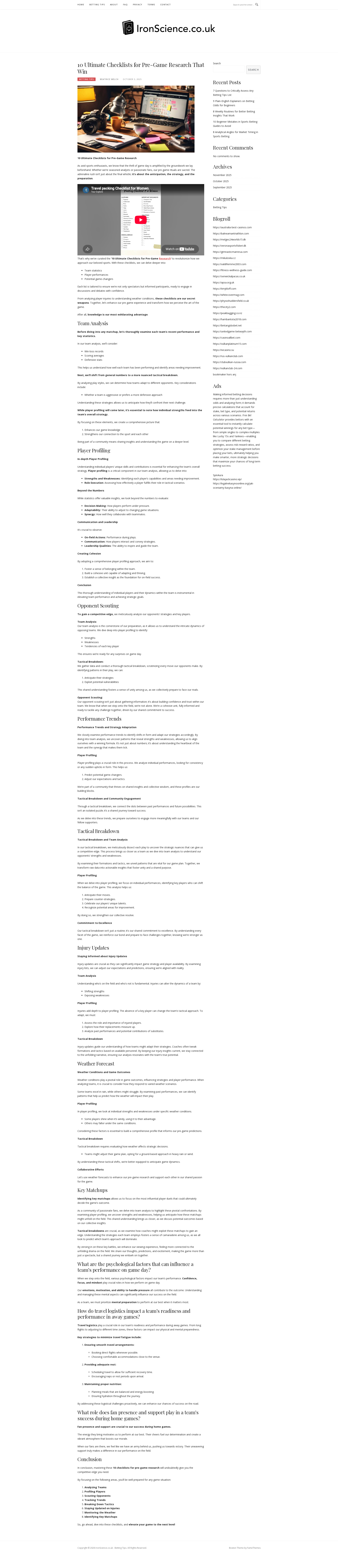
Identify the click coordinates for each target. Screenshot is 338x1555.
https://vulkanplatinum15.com (230, 343)
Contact (165, 4)
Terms (151, 4)
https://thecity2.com (224, 307)
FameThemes (254, 1547)
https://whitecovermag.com (228, 294)
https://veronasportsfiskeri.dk (229, 245)
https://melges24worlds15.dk (229, 239)
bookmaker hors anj (224, 374)
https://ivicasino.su (223, 350)
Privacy (137, 4)
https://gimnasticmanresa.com (230, 251)
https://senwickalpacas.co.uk (229, 276)
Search (217, 63)
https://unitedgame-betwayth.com (232, 331)
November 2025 (222, 175)
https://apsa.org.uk (223, 282)
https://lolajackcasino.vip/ (227, 479)
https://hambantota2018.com (229, 319)
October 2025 (221, 181)
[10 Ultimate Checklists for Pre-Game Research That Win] (136, 118)
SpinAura (218, 475)
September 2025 (222, 187)
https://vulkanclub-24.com (227, 368)
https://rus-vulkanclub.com (228, 356)
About (114, 4)
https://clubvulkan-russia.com (229, 362)
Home (80, 4)
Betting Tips (97, 4)
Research (165, 258)
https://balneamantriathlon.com (231, 233)
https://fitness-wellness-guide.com (232, 270)
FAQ (125, 4)
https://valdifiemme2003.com (229, 264)
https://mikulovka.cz (224, 258)
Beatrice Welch (109, 79)
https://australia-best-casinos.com (232, 227)
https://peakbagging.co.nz (227, 313)
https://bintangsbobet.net (227, 325)
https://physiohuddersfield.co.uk (231, 300)
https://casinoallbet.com (226, 337)
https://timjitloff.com (224, 288)
